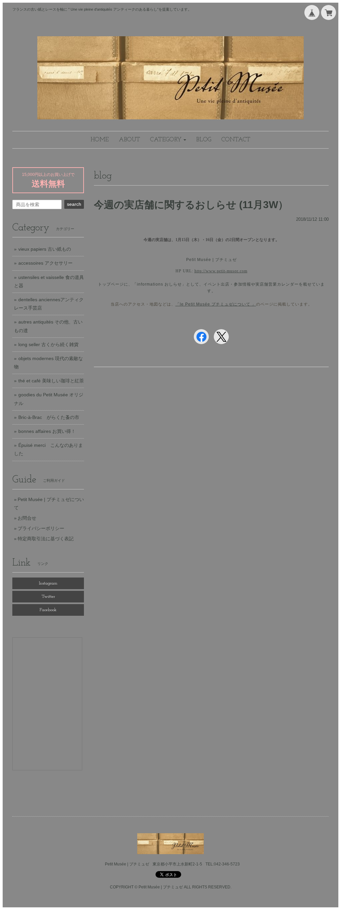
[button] (168, 139)
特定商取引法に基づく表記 (46, 538)
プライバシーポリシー (41, 528)
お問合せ (27, 518)
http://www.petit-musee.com (220, 271)
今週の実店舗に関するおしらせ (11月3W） (191, 204)
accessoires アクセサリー (45, 263)
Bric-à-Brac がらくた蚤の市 (48, 417)
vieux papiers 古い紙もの (44, 249)
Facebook (48, 609)
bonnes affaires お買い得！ (47, 431)
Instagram (48, 583)
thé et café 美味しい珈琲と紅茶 (51, 380)
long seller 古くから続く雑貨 (48, 344)
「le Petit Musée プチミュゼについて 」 (215, 304)
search (74, 204)
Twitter (48, 596)
